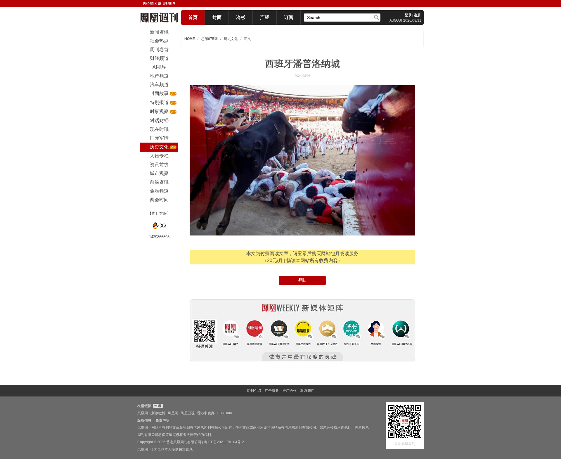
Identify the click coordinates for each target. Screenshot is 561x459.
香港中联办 (205, 413)
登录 (408, 15)
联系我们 (307, 391)
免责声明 (162, 420)
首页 (193, 17)
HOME (189, 39)
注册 (417, 15)
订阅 (288, 17)
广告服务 (272, 391)
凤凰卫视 (188, 413)
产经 (264, 17)
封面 (216, 17)
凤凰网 (173, 413)
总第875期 (209, 39)
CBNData (224, 413)
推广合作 (290, 391)
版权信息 (144, 420)
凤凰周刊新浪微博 (151, 413)
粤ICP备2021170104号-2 (224, 442)
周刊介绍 (254, 391)
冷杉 (240, 17)
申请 (157, 406)
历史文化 (231, 39)
